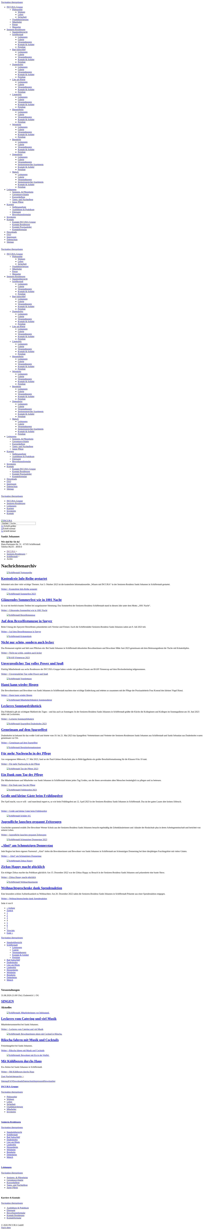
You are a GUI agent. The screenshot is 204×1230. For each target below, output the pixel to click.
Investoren (11, 217)
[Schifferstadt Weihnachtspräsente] (22, 882)
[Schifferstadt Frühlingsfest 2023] (22, 790)
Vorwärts (11, 930)
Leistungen (22, 37)
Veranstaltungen (25, 42)
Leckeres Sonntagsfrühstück (21, 706)
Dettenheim (17, 154)
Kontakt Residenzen (21, 224)
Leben (20, 14)
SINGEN (7, 1001)
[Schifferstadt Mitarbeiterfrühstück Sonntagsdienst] (29, 700)
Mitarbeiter (17, 22)
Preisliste (22, 47)
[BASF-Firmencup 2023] (18, 657)
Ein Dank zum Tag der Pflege (22, 774)
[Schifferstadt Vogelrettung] (19, 679)
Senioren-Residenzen (16, 29)
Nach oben (6, 1227)
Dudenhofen (17, 64)
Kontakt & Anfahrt (26, 44)
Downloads (12, 232)
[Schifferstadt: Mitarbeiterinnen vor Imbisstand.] (28, 1013)
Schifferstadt (17, 34)
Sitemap (10, 242)
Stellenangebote (19, 207)
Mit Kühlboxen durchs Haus (21, 1061)
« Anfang (11, 908)
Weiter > (19, 589)
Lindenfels (17, 94)
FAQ (9, 234)
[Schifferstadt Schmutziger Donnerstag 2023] (27, 839)
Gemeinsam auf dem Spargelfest (24, 729)
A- (2, 531)
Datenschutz (12, 239)
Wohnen (21, 12)
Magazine (16, 27)
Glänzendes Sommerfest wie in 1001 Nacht (31, 600)
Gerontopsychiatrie (20, 194)
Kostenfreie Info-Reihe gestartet (24, 578)
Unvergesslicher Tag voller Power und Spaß (32, 663)
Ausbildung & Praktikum (23, 209)
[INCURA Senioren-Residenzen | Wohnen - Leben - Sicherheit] (6, 520)
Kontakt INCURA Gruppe (24, 222)
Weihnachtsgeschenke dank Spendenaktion (31, 888)
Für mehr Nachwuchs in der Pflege (26, 753)
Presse (15, 24)
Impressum (11, 237)
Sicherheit (22, 17)
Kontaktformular (19, 229)
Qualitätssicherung (20, 19)
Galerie (21, 39)
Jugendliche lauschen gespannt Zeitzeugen (31, 821)
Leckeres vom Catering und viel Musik (28, 1018)
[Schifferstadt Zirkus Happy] (20, 861)
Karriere (10, 204)
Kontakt (10, 219)
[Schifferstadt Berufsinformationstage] (24, 747)
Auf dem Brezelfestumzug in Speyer (26, 621)
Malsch (15, 172)
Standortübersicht (19, 32)
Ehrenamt (16, 212)
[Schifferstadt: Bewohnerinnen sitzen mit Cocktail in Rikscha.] (34, 1034)
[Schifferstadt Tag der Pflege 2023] (22, 769)
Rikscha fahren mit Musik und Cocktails (30, 1040)
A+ (2, 526)
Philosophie (17, 9)
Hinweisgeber (49, 1081)
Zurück (10, 910)
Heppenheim (17, 109)
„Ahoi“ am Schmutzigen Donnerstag (27, 845)
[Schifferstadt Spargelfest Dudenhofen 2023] (27, 723)
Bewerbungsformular (21, 214)
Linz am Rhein (18, 79)
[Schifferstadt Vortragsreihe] (19, 572)
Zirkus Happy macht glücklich (23, 866)
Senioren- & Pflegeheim (22, 192)
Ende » (10, 933)
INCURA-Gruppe (15, 7)
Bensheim (16, 139)
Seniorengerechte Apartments (30, 164)
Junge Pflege (17, 202)
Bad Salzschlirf (19, 49)
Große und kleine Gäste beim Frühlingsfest (32, 796)
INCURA (11, 551)
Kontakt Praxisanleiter (22, 227)
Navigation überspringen (12, 2)
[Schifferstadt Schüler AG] (19, 816)
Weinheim (16, 124)
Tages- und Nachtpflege (22, 199)
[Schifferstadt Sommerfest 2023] (21, 594)
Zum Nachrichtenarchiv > (12, 1076)
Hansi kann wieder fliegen (19, 684)
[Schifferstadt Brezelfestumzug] (21, 615)
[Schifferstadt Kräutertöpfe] (19, 636)
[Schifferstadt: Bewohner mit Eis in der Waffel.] (28, 1055)
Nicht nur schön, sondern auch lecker (27, 642)
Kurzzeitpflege (18, 197)
